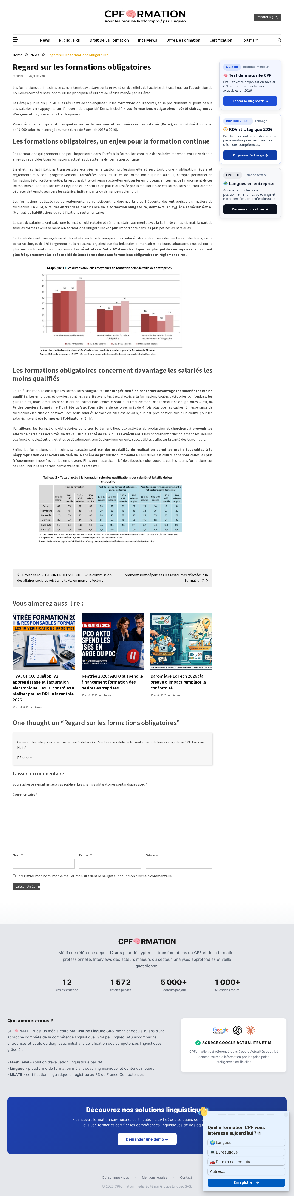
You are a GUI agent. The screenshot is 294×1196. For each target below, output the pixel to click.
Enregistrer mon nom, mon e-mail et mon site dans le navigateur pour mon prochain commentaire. (94, 876)
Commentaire (25, 794)
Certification (220, 40)
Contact (186, 1177)
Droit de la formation (109, 40)
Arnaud (39, 707)
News (45, 40)
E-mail (85, 855)
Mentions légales (154, 1177)
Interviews (147, 40)
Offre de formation (183, 40)
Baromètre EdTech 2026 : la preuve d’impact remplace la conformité (178, 682)
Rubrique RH (70, 40)
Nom (18, 855)
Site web (153, 855)
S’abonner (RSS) (267, 17)
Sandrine (18, 76)
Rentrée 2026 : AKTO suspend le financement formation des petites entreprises (112, 682)
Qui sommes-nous (115, 1177)
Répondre (25, 757)
